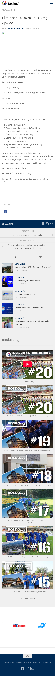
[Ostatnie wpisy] (15, 257)
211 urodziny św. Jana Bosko (27, 281)
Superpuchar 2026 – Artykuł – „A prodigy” (33, 267)
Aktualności (8, 10)
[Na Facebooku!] (42, 223)
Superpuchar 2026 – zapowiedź (29, 308)
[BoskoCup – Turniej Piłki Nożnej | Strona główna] (15, 3)
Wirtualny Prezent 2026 (25, 294)
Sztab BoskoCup (15, 28)
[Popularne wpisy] (40, 257)
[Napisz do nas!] (51, 223)
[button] (30, 381)
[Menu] (51, 3)
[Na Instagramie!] (47, 223)
